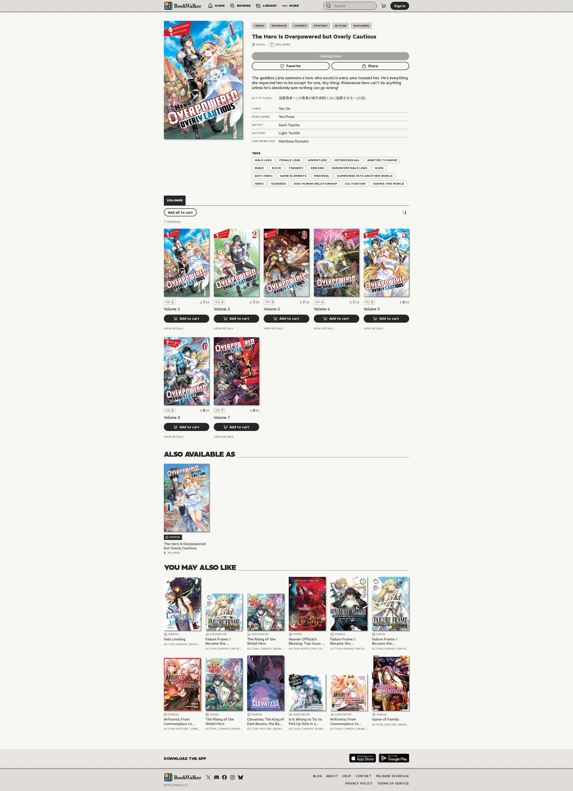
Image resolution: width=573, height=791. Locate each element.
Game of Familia (385, 719)
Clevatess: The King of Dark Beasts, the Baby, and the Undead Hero (265, 721)
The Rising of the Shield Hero (261, 641)
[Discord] (216, 777)
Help (346, 776)
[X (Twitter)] (208, 777)
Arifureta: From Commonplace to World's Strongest (179, 721)
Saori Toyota (289, 125)
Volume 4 (322, 309)
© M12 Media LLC (176, 785)
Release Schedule (392, 776)
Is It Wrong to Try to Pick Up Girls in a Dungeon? (305, 721)
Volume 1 (172, 309)
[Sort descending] (404, 212)
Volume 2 (222, 309)
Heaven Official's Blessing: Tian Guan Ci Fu (307, 641)
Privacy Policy (358, 783)
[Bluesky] (240, 777)
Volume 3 (272, 309)
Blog (317, 776)
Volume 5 (372, 309)
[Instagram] (232, 777)
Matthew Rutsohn (294, 141)
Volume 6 (172, 417)
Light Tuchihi (289, 133)
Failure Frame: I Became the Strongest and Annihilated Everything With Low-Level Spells (223, 641)
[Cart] (384, 6)
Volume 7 (222, 417)
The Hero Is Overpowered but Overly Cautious (185, 546)
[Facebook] (224, 777)
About (332, 776)
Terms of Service (393, 783)
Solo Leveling (174, 639)
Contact (364, 776)
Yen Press (286, 117)
